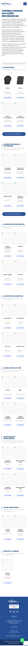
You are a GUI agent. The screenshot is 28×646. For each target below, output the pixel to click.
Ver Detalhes (7, 97)
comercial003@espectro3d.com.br (14, 636)
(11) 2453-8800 (14, 627)
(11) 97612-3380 (14, 631)
